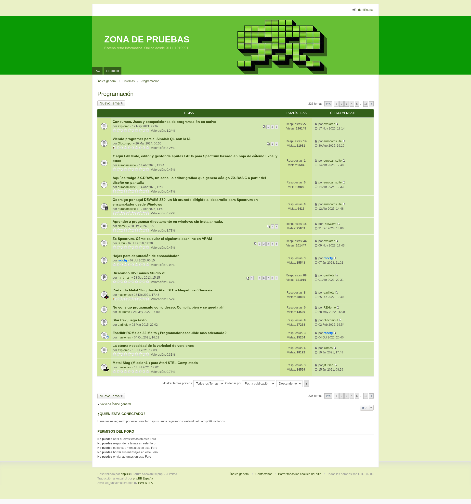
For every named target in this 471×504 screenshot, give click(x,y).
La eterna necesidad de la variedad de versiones (153, 346)
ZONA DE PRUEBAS (146, 39)
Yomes (328, 348)
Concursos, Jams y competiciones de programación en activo (164, 122)
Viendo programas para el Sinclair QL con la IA (152, 139)
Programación (115, 93)
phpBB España (143, 478)
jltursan (328, 365)
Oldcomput (125, 143)
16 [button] (365, 103)
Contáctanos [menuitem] (263, 474)
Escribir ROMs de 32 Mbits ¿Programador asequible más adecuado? (170, 333)
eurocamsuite (333, 141)
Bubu (121, 243)
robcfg (122, 260)
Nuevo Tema (110, 103)
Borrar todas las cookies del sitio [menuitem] (299, 474)
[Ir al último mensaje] (336, 124)
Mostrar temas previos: (177, 383)
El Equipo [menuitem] (112, 71)
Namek (122, 226)
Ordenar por (233, 383)
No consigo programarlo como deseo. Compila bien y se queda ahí (168, 307)
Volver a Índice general (115, 404)
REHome (124, 312)
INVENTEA (145, 483)
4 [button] (352, 103)
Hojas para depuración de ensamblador (146, 256)
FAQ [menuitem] (97, 71)
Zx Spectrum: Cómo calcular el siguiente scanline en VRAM (162, 239)
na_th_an (124, 277)
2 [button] (341, 103)
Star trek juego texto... (131, 320)
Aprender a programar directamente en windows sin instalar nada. (168, 221)
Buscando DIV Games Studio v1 (139, 273)
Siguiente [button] (371, 103)
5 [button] (357, 103)
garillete (329, 275)
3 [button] (346, 103)
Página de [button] (328, 103)
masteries (124, 295)
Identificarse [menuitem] (365, 10)
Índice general (239, 474)
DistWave (330, 224)
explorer (123, 126)
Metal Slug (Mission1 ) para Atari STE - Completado (155, 363)
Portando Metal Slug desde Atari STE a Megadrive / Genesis (162, 290)
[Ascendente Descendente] (289, 383)
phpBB (125, 474)
